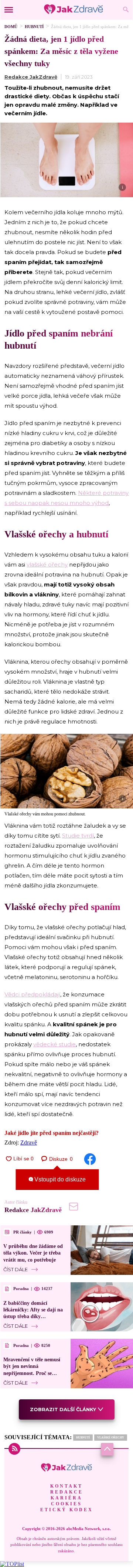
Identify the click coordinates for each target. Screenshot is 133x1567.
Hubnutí (34, 26)
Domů (10, 26)
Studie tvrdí (78, 835)
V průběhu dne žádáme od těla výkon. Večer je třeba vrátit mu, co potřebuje (33, 1252)
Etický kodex (66, 1509)
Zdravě (28, 1142)
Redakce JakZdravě (30, 77)
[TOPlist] (12, 1564)
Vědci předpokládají (32, 994)
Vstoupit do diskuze (59, 1179)
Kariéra (66, 1498)
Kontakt (66, 1486)
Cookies (66, 1503)
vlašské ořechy (47, 564)
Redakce (66, 1492)
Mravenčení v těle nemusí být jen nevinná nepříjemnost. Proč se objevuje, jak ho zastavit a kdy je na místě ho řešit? (32, 1373)
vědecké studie (54, 1044)
